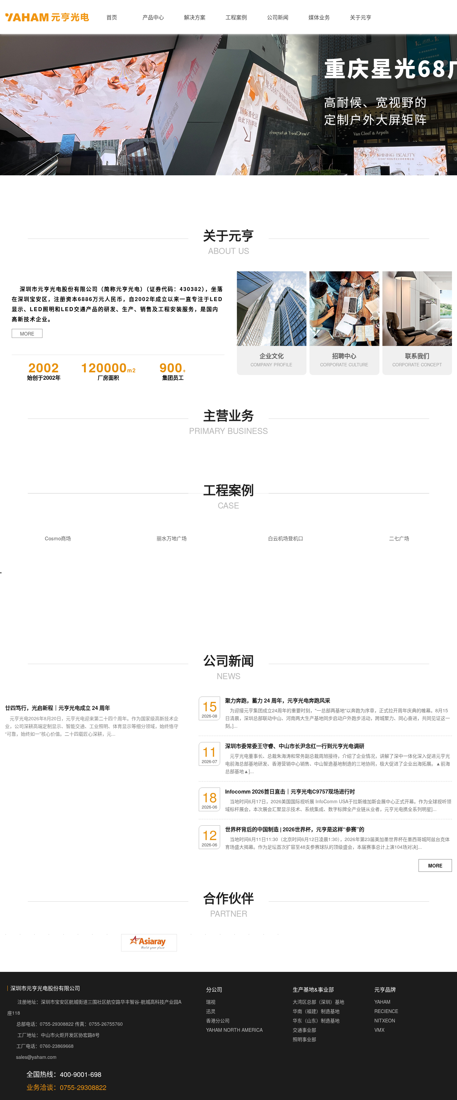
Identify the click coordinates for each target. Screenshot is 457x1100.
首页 (111, 17)
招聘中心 (344, 356)
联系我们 (417, 356)
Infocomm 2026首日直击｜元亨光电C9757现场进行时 (290, 791)
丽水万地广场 (172, 538)
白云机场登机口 (285, 538)
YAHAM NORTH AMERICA (234, 1029)
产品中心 (153, 17)
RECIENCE (386, 1011)
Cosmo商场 (58, 538)
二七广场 (399, 538)
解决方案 (194, 17)
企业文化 (272, 356)
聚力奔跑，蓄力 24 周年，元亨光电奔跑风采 (277, 700)
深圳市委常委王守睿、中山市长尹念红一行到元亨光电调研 (294, 746)
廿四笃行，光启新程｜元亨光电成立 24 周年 (57, 708)
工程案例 (236, 17)
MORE (27, 333)
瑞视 (210, 1001)
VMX (379, 1029)
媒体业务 (319, 17)
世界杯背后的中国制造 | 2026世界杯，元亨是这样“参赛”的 (294, 829)
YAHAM (382, 1001)
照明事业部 (304, 1039)
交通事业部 (304, 1029)
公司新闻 (277, 17)
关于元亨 (360, 17)
